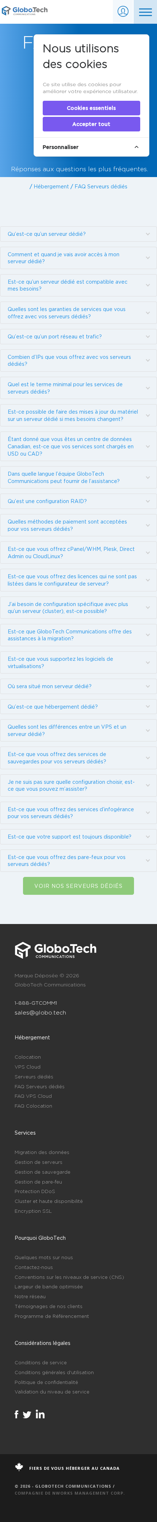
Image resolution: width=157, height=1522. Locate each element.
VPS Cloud (28, 1066)
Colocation (28, 1056)
